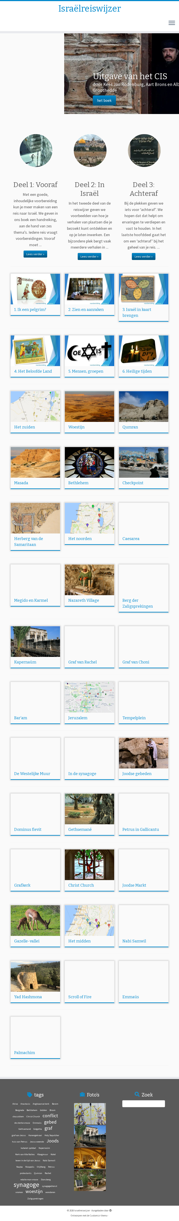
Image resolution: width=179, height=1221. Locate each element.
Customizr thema (98, 1215)
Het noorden (80, 538)
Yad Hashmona (28, 997)
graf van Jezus (19, 1135)
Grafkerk (22, 885)
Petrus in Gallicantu (140, 829)
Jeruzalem (77, 718)
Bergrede (19, 1110)
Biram (52, 1110)
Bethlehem (78, 483)
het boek (40, 100)
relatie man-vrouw (29, 1179)
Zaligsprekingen (35, 1198)
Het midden (79, 941)
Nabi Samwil (134, 941)
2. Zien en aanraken (86, 309)
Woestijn (76, 427)
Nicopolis (29, 1166)
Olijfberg (41, 1166)
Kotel (53, 1154)
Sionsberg (46, 1179)
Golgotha (37, 1129)
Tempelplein (134, 718)
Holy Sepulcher (52, 1135)
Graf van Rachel (82, 662)
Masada (21, 483)
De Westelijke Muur (32, 773)
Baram (55, 1103)
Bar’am (20, 718)
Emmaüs (130, 997)
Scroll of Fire (79, 997)
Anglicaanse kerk (41, 1103)
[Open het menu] (172, 23)
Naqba (19, 1166)
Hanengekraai (35, 1135)
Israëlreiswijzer (89, 9)
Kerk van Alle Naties (25, 1154)
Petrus (51, 1166)
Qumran (130, 427)
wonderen (50, 1192)
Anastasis (25, 1103)
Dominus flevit (27, 829)
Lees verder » (35, 254)
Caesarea (130, 538)
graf (48, 1128)
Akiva (15, 1103)
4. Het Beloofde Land (33, 371)
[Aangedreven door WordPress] (110, 1209)
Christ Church (81, 885)
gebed (50, 1122)
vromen (19, 1192)
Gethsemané (80, 829)
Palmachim (24, 1052)
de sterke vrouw (22, 1122)
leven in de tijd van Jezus (27, 1160)
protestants (25, 1173)
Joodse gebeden (136, 773)
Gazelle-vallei (27, 941)
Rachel (48, 1173)
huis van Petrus (19, 1141)
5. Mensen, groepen (85, 371)
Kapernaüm (25, 662)
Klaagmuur (42, 1154)
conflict (50, 1115)
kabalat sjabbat (28, 1148)
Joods (52, 1141)
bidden (43, 1110)
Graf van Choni (135, 662)
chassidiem (18, 1116)
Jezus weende (37, 1141)
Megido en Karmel (31, 600)
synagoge (26, 1185)
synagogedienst (49, 1186)
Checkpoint (132, 483)
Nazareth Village (83, 600)
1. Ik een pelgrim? (30, 309)
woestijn (34, 1191)
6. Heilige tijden (137, 371)
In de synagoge (82, 773)
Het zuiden (24, 427)
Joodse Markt (134, 885)
